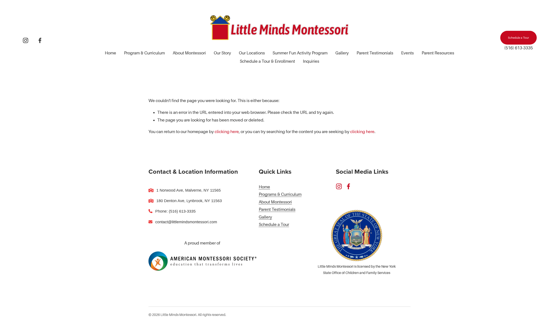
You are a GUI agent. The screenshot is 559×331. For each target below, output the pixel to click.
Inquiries (311, 61)
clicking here (227, 131)
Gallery (342, 53)
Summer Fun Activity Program (300, 53)
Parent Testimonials (375, 53)
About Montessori (189, 53)
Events (407, 53)
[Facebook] (40, 40)
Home (110, 53)
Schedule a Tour (518, 37)
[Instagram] (25, 40)
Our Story (222, 53)
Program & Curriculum (144, 53)
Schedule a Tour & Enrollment (267, 61)
